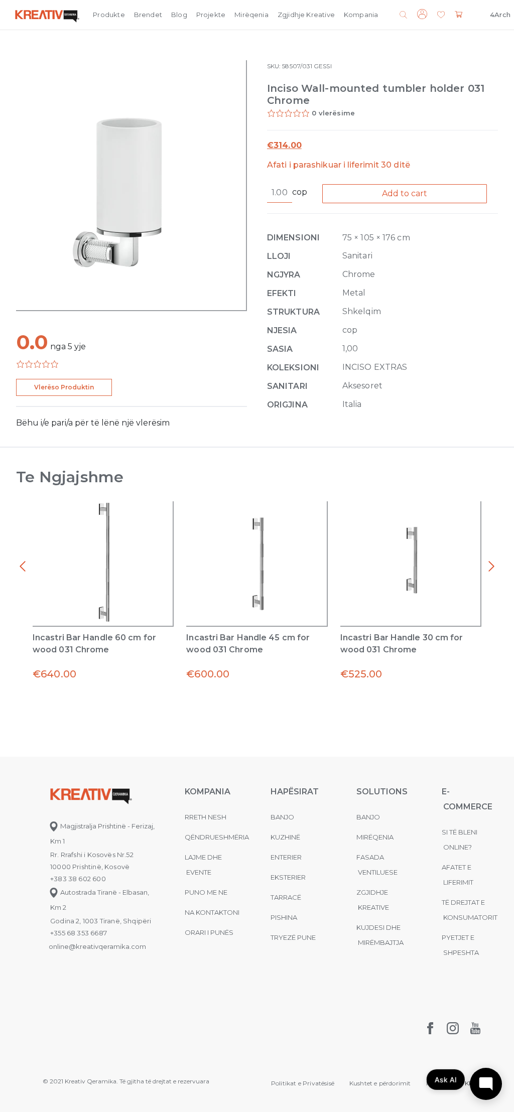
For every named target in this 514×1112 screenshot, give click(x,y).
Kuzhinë (285, 837)
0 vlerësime (333, 113)
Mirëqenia (251, 15)
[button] (441, 15)
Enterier (286, 857)
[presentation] (23, 566)
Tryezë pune (293, 937)
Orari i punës (209, 932)
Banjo (282, 817)
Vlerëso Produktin (64, 387)
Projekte (210, 15)
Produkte (108, 15)
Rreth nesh (205, 817)
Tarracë (286, 897)
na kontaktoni (212, 912)
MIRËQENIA (375, 837)
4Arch (500, 15)
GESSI (322, 66)
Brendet (148, 15)
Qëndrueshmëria (217, 837)
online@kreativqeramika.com (97, 946)
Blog (179, 15)
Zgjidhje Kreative (306, 15)
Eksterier (288, 877)
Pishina (284, 917)
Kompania (361, 15)
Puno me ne (206, 892)
